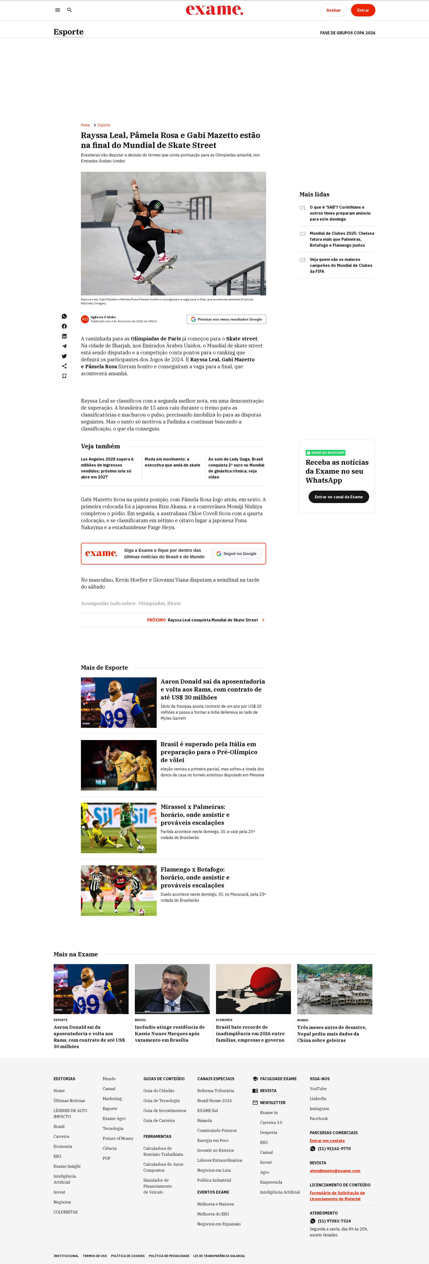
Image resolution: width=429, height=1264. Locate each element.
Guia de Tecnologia (161, 1100)
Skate (174, 603)
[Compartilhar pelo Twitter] (64, 356)
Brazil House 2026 (214, 1100)
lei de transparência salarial (219, 1256)
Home (85, 125)
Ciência (110, 1148)
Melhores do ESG (213, 1214)
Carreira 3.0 (271, 1122)
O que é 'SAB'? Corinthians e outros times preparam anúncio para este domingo (340, 213)
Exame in (269, 1112)
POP (106, 1158)
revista (268, 1090)
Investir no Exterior (215, 1150)
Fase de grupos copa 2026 (347, 32)
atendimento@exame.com (335, 1170)
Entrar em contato (327, 1140)
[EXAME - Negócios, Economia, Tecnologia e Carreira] (214, 10)
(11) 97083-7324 (334, 1220)
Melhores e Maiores (215, 1204)
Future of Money (118, 1138)
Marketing (112, 1098)
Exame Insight (67, 1166)
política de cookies (128, 1256)
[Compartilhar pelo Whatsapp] (64, 316)
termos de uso (95, 1256)
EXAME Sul (207, 1110)
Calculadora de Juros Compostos (163, 1167)
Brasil (59, 1126)
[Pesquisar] (69, 10)
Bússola (204, 1120)
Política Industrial (214, 1180)
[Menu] (58, 10)
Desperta (268, 1132)
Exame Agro (114, 1118)
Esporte (69, 32)
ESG (57, 1156)
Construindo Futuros (217, 1130)
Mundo (109, 1078)
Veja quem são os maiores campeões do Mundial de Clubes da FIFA (341, 265)
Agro (264, 1172)
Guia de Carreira (159, 1120)
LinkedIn (318, 1098)
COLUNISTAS (66, 1212)
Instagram (319, 1108)
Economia (63, 1146)
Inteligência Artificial (65, 1179)
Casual (109, 1088)
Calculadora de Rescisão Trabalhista (163, 1151)
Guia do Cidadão (159, 1090)
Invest (59, 1192)
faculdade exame (278, 1078)
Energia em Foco (213, 1140)
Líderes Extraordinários (219, 1160)
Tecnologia (113, 1128)
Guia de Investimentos (164, 1110)
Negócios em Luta (214, 1170)
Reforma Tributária (215, 1090)
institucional (66, 1256)
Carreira (61, 1136)
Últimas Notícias (69, 1100)
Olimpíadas (151, 603)
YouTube (318, 1088)
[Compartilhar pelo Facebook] (64, 326)
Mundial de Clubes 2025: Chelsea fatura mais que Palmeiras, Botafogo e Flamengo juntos (342, 239)
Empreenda (271, 1182)
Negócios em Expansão (219, 1223)
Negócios (62, 1202)
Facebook (319, 1118)
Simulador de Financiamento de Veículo (157, 1186)
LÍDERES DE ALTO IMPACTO (70, 1113)
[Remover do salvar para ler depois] (64, 376)
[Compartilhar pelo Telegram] (64, 346)
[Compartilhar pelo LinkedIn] (64, 336)
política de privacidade (169, 1256)
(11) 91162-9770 (334, 1148)
